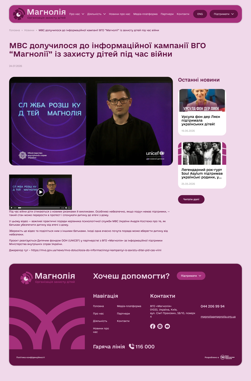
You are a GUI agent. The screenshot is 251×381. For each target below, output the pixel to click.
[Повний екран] (69, 208)
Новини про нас (119, 14)
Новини (29, 30)
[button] (40, 192)
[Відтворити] (12, 208)
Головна (14, 30)
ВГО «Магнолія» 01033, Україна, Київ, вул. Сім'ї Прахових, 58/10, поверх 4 (172, 311)
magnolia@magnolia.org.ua (218, 316)
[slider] (39, 207)
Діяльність (94, 14)
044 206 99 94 (213, 306)
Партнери (167, 14)
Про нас (74, 14)
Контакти (183, 14)
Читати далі (191, 199)
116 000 (145, 346)
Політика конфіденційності (30, 357)
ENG (200, 14)
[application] (40, 192)
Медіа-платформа (145, 14)
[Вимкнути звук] (66, 208)
